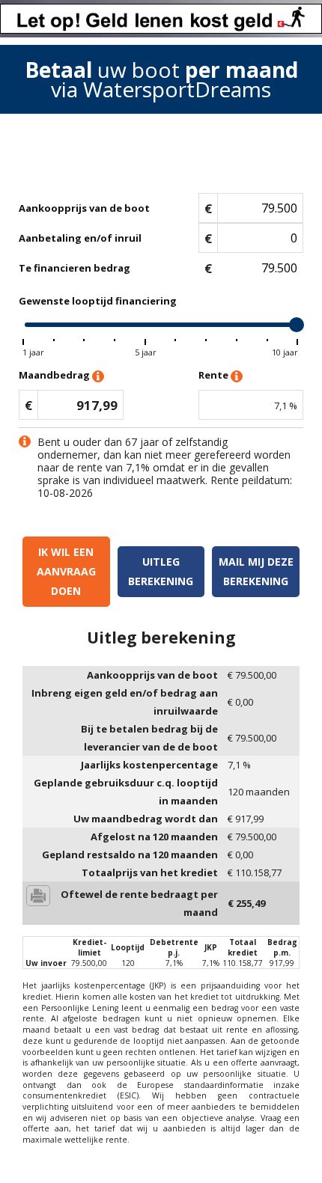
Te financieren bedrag (74, 268)
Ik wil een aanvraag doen (66, 571)
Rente (214, 375)
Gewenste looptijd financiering (98, 301)
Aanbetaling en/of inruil (80, 238)
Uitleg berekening (160, 571)
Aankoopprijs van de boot (84, 208)
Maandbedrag (55, 375)
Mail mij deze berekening (256, 571)
